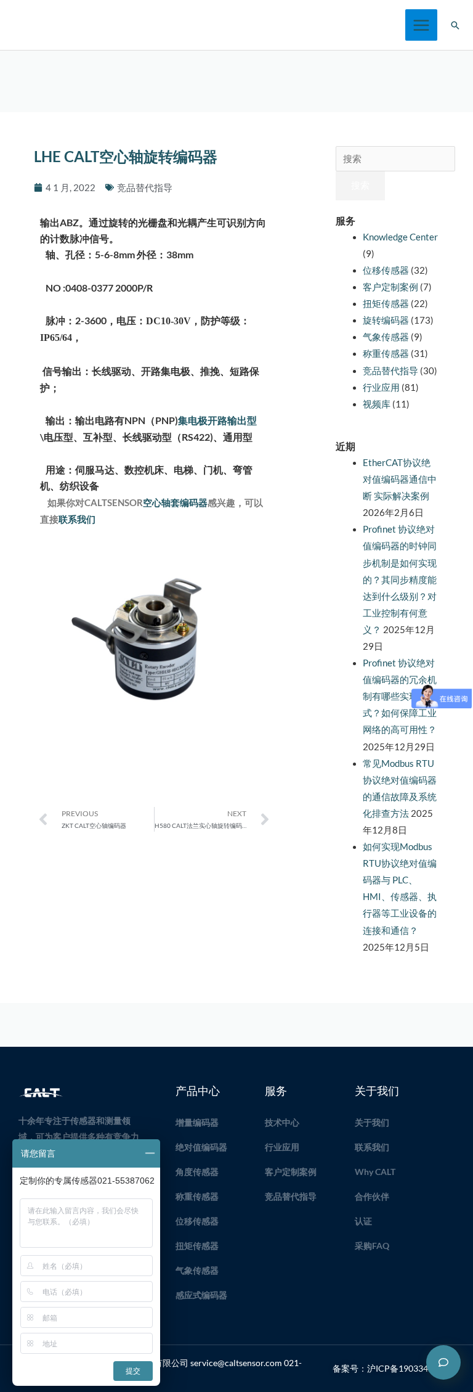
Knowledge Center (400, 237)
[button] (455, 25)
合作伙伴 (372, 1196)
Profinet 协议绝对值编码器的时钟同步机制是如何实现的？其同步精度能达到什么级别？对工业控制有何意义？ (400, 579)
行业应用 (381, 387)
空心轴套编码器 (175, 502)
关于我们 (372, 1122)
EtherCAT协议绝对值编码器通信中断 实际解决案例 (400, 479)
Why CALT (375, 1171)
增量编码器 (197, 1122)
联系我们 (77, 519)
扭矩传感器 (386, 303)
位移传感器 (386, 270)
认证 (363, 1221)
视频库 (376, 404)
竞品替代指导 (144, 187)
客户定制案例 (390, 287)
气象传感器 (386, 337)
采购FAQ (372, 1245)
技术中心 (282, 1122)
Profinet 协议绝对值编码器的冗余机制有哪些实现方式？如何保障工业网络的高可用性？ (400, 696)
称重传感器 (386, 353)
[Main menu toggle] (421, 25)
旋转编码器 (386, 320)
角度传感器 (197, 1171)
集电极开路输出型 (217, 420)
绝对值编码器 (201, 1147)
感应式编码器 (201, 1295)
